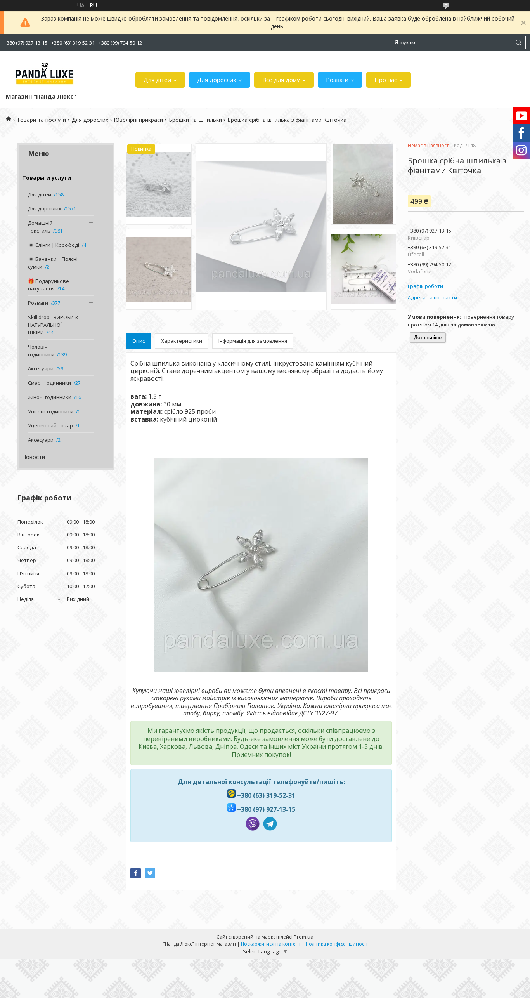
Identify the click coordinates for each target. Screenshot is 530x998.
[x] (150, 873)
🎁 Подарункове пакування (48, 285)
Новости (33, 457)
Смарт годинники (49, 382)
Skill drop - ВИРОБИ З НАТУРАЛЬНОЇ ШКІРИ (53, 325)
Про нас (385, 79)
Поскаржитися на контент (271, 944)
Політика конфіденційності (336, 944)
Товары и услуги (46, 177)
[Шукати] (518, 42)
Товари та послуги (41, 119)
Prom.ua (303, 936)
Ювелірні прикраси (138, 119)
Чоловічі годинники (41, 350)
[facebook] (135, 873)
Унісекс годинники (50, 411)
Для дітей (157, 79)
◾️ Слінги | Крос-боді (53, 244)
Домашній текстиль (40, 226)
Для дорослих (216, 79)
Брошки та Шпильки (195, 119)
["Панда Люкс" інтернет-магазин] (44, 74)
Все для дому (281, 79)
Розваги (337, 79)
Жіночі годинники (49, 397)
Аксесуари (41, 368)
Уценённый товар (50, 425)
